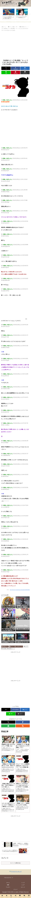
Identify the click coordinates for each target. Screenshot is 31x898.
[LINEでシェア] (25, 584)
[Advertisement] (15, 44)
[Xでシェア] (5, 580)
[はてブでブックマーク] (12, 584)
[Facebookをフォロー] (23, 722)
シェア (23, 884)
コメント (23, 887)
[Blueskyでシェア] (19, 580)
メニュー (15, 889)
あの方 (26, 646)
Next (30, 14)
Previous (1, 14)
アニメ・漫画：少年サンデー (16, 646)
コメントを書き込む (15, 863)
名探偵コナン (5, 646)
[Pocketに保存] (19, 584)
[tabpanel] (9, 14)
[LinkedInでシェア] (15, 589)
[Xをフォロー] (8, 722)
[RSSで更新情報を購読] (23, 725)
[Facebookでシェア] (5, 584)
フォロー (8, 887)
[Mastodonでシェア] (12, 580)
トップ (23, 882)
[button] (20, 714)
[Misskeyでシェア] (25, 580)
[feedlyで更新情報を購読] (8, 725)
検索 (8, 884)
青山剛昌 (4, 648)
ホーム (8, 882)
